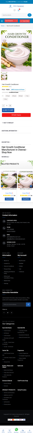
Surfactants (7, 402)
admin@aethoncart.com (13, 237)
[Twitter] (7, 312)
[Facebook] (3, 312)
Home (2, 26)
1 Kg (27, 96)
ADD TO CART (8, 110)
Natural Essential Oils (24, 337)
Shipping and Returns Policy (9, 272)
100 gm (8, 96)
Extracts (6, 386)
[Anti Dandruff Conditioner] (31, 195)
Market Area (7, 280)
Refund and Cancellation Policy (8, 277)
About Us (6, 260)
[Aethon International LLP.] (16, 6)
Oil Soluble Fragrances (24, 355)
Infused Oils (7, 362)
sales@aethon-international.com (16, 239)
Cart (20, 269)
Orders (21, 266)
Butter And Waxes (8, 370)
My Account (22, 260)
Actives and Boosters (9, 392)
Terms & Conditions (9, 266)
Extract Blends (7, 383)
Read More (9, 199)
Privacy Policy (7, 269)
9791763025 (10, 229)
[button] (31, 186)
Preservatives (7, 404)
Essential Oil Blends (24, 335)
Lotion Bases (7, 335)
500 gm (21, 96)
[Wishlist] (14, 10)
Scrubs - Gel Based (8, 346)
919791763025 (11, 231)
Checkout (21, 271)
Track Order (25, 21)
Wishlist (21, 263)
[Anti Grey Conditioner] (14, 195)
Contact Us (7, 263)
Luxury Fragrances (23, 353)
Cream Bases (7, 330)
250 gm (14, 96)
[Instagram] (11, 312)
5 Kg (5, 99)
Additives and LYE (8, 395)
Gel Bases (6, 333)
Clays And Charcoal (9, 372)
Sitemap (6, 283)
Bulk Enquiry (17, 115)
